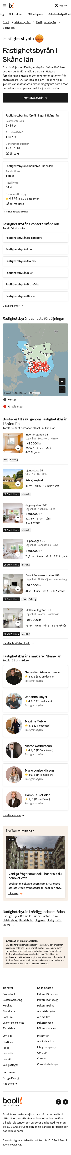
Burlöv (36, 916)
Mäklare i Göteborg (47, 999)
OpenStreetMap (12, 393)
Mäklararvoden (45, 1022)
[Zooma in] (62, 381)
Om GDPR (42, 1052)
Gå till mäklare (15, 204)
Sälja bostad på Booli (59, 14)
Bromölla (25, 916)
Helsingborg (10, 920)
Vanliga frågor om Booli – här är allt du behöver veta (35, 876)
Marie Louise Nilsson (39, 770)
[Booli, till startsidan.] (11, 5)
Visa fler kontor (11, 305)
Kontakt (7, 1059)
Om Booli (8, 1042)
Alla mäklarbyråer (46, 1011)
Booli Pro (8, 1017)
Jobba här (8, 1053)
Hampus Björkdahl (38, 795)
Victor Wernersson (38, 746)
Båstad (46, 916)
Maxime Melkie (35, 721)
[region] (35, 359)
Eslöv (55, 916)
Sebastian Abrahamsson (42, 672)
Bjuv (16, 916)
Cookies (41, 1058)
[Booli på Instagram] (58, 1102)
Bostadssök (9, 994)
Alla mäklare (43, 1017)
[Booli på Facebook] (65, 1102)
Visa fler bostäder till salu (16, 643)
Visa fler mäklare (12, 815)
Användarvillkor (45, 1041)
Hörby (50, 920)
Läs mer (7, 924)
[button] (25, 354)
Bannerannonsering (13, 1022)
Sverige (7, 916)
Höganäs (40, 920)
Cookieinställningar (47, 1064)
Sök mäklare (15, 14)
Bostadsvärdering (12, 999)
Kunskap (7, 1005)
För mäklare (9, 1028)
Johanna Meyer (36, 697)
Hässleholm (26, 920)
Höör (58, 920)
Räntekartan (9, 1011)
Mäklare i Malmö (45, 1005)
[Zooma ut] (62, 389)
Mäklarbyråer (35, 14)
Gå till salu (12, 153)
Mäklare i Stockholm (48, 994)
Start (6, 22)
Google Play (9, 1078)
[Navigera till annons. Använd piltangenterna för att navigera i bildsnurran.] (13, 443)
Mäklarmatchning (46, 1028)
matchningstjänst (43, 84)
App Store (8, 1083)
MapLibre (24, 393)
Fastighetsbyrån (46, 22)
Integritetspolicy (46, 1047)
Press (6, 1047)
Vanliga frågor (10, 1064)
